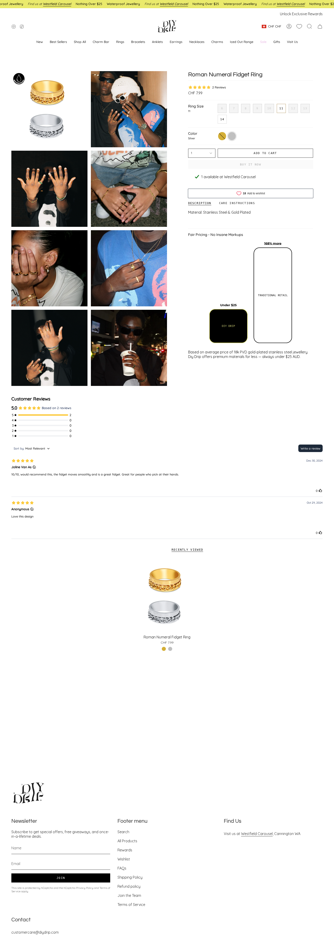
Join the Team (129, 895)
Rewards (124, 850)
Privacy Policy (84, 888)
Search (123, 832)
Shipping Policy (129, 877)
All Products (127, 841)
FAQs (121, 868)
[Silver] (170, 649)
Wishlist (123, 859)
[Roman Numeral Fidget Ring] (167, 596)
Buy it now (250, 164)
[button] (176, 42)
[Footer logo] (28, 793)
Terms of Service (131, 904)
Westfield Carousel (257, 833)
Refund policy (128, 886)
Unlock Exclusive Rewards (301, 14)
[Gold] (164, 649)
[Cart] (320, 26)
